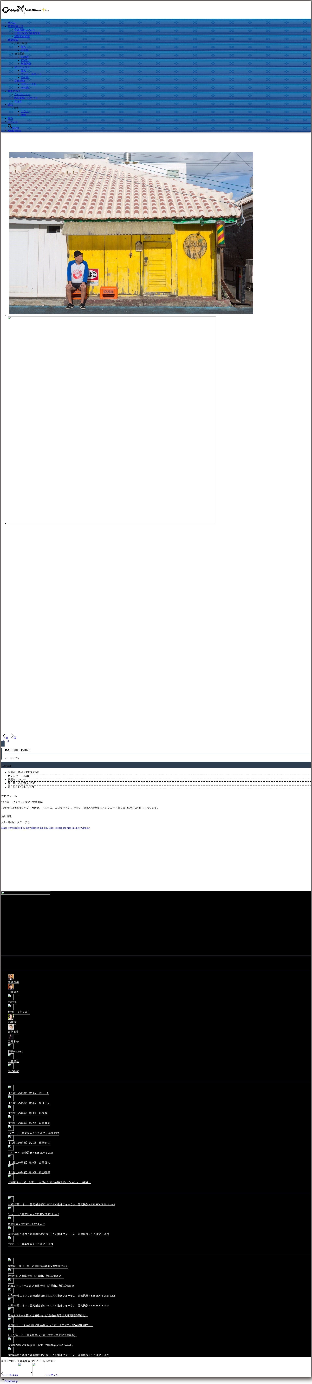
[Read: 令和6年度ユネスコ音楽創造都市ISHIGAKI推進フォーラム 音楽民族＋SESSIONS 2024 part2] (11, 1202)
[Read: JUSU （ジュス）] (11, 1009)
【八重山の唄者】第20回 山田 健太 (29, 1162)
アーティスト (22, 67)
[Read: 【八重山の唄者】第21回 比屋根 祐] (11, 1140)
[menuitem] (159, 23)
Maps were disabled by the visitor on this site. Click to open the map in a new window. (45, 827)
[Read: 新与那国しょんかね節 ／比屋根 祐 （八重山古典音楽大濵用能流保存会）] (11, 1323)
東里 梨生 (13, 1031)
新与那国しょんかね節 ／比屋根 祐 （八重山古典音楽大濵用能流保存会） (50, 1325)
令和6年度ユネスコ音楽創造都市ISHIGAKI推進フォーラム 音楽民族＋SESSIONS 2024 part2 (61, 1204)
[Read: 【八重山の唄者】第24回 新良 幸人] (11, 1101)
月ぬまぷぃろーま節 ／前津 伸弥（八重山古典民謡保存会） (42, 1285)
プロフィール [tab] (9, 796)
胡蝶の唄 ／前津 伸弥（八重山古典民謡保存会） (36, 1275)
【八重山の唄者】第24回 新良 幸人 (29, 1103)
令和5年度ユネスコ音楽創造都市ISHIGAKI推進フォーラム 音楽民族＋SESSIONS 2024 (58, 1234)
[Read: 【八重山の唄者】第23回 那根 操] (11, 1111)
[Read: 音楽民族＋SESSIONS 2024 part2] (11, 1222)
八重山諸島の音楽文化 (27, 33)
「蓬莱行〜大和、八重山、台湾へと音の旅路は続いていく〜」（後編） (49, 1182)
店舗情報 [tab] (6, 766)
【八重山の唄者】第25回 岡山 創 (28, 1093)
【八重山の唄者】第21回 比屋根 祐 (29, 1142)
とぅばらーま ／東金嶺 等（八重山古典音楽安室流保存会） (42, 1335)
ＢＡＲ (18, 101)
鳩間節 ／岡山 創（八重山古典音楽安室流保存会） (38, 1266)
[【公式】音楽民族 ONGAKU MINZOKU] (25, 16)
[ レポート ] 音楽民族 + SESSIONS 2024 (30, 1152)
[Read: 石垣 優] (11, 1019)
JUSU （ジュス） (19, 1012)
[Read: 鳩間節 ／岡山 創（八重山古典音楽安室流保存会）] (11, 1263)
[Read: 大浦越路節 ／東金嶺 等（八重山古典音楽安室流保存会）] (11, 1343)
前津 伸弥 (13, 982)
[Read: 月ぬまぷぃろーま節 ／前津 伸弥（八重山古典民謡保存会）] (11, 1283)
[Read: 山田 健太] (11, 990)
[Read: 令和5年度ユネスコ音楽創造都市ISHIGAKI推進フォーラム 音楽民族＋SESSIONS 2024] (11, 1232)
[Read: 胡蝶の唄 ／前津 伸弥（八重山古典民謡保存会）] (11, 1273)
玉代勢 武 (13, 1071)
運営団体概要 (22, 36)
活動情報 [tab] (6, 816)
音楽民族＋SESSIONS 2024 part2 (26, 1224)
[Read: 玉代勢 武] (11, 1069)
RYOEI (12, 1002)
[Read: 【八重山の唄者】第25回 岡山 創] (11, 1091)
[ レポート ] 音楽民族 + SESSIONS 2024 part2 (33, 1132)
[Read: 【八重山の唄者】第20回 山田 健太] (11, 1160)
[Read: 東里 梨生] (11, 1029)
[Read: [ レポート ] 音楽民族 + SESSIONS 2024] (11, 1150)
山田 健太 (13, 992)
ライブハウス (22, 94)
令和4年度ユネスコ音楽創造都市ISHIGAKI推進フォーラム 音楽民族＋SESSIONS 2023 (58, 1355)
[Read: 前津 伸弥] (11, 980)
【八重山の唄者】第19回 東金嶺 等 (29, 1172)
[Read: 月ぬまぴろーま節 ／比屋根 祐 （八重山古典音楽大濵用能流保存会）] (11, 1313)
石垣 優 (12, 1021)
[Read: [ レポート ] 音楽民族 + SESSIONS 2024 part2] (11, 1130)
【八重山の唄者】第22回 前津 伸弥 (29, 1123)
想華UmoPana (15, 1051)
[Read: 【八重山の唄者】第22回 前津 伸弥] (11, 1120)
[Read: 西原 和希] (11, 1039)
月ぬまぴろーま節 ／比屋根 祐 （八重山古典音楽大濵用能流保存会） (48, 1315)
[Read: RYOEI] (11, 1000)
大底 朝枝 (13, 1061)
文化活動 (19, 80)
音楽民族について (24, 29)
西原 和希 (13, 1041)
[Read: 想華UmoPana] (11, 1049)
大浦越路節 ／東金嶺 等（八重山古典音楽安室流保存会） (41, 1345)
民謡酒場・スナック (26, 97)
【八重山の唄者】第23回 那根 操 (27, 1113)
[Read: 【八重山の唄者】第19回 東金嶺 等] (11, 1170)
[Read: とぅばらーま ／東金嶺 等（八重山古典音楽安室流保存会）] (11, 1333)
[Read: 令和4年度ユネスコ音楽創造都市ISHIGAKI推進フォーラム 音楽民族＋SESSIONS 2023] (11, 1353)
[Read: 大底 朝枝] (11, 1059)
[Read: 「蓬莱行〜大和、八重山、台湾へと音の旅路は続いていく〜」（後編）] (11, 1180)
